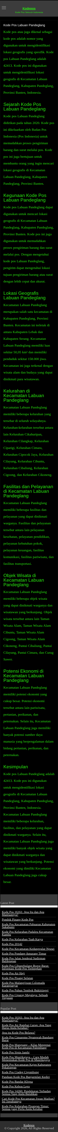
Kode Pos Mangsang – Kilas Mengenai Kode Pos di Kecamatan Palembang (26, 1046)
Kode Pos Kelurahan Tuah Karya (22, 939)
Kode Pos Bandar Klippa (17, 1081)
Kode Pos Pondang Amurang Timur (24, 953)
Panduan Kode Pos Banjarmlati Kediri (26, 1077)
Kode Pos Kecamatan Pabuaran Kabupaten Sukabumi (28, 925)
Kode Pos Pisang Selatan (17, 978)
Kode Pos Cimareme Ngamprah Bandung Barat (28, 1039)
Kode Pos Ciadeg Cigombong (20, 1072)
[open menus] (4, 8)
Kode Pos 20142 (12, 944)
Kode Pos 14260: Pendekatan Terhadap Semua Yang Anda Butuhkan (26, 1092)
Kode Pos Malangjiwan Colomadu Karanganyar (23, 984)
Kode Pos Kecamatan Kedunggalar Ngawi (28, 948)
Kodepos (29, 8)
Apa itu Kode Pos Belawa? (18, 1032)
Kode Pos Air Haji (13, 973)
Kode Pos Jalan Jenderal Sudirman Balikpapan (23, 960)
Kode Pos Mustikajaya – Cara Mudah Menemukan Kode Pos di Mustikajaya (26, 1058)
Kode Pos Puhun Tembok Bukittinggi (25, 990)
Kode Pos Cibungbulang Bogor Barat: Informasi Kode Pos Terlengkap (25, 967)
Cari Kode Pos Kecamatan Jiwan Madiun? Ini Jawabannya (28, 1100)
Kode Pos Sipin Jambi (16, 1052)
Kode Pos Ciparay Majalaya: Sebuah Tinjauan (25, 996)
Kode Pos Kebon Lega (16, 1086)
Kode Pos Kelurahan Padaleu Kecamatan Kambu (27, 933)
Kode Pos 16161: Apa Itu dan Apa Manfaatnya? (23, 913)
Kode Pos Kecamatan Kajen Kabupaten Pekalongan (26, 1066)
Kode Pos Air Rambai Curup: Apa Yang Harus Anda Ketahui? (26, 1026)
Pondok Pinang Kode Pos (17, 919)
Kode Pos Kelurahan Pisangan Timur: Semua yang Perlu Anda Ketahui (25, 1107)
